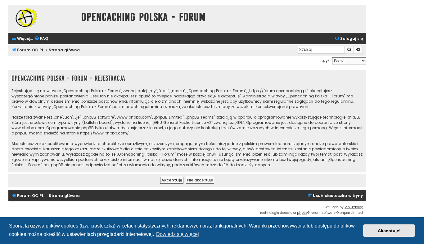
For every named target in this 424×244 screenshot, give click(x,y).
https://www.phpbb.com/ (104, 133)
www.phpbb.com (27, 127)
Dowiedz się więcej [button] (177, 234)
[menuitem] (41, 39)
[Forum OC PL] (43, 17)
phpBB (302, 212)
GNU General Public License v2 (182, 122)
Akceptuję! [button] (389, 230)
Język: (325, 60)
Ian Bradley (354, 207)
